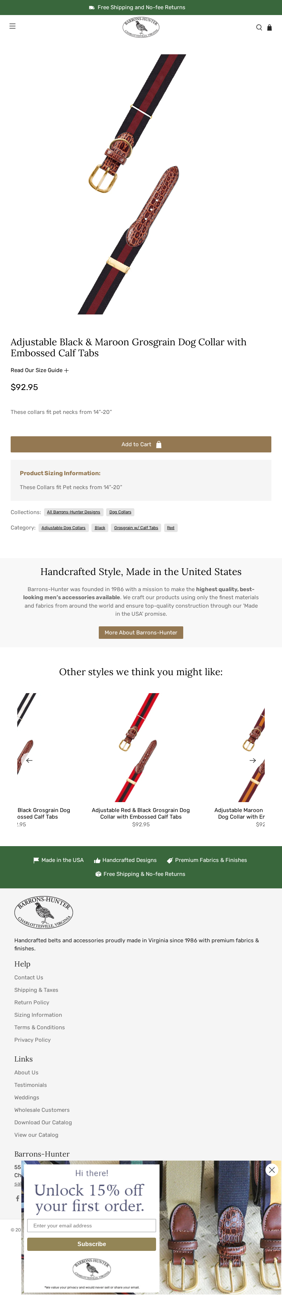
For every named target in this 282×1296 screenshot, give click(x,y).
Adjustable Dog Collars (63, 527)
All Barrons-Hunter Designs (73, 511)
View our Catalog (36, 1135)
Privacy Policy (32, 1040)
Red (170, 527)
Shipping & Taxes (36, 990)
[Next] (253, 761)
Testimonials (30, 1085)
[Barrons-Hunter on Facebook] (17, 1200)
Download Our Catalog (43, 1122)
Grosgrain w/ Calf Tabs (136, 527)
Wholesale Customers (42, 1110)
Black (100, 527)
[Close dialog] (271, 1170)
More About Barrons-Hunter (141, 632)
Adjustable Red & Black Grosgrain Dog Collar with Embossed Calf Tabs (141, 813)
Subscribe (91, 1244)
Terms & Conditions (39, 1027)
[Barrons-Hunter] (141, 27)
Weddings (26, 1097)
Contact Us (28, 977)
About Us (26, 1072)
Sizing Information (38, 1015)
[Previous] (29, 761)
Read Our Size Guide (37, 370)
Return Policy (31, 1002)
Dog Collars (120, 511)
